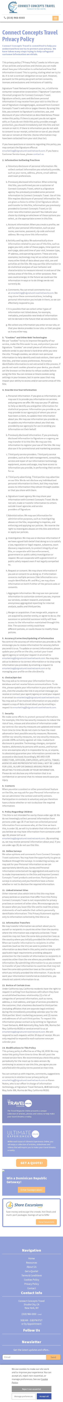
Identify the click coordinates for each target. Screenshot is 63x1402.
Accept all (44, 1396)
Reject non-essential (31, 1389)
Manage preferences (23, 1396)
